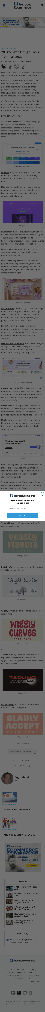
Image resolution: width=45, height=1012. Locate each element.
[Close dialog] (42, 493)
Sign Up (22, 515)
